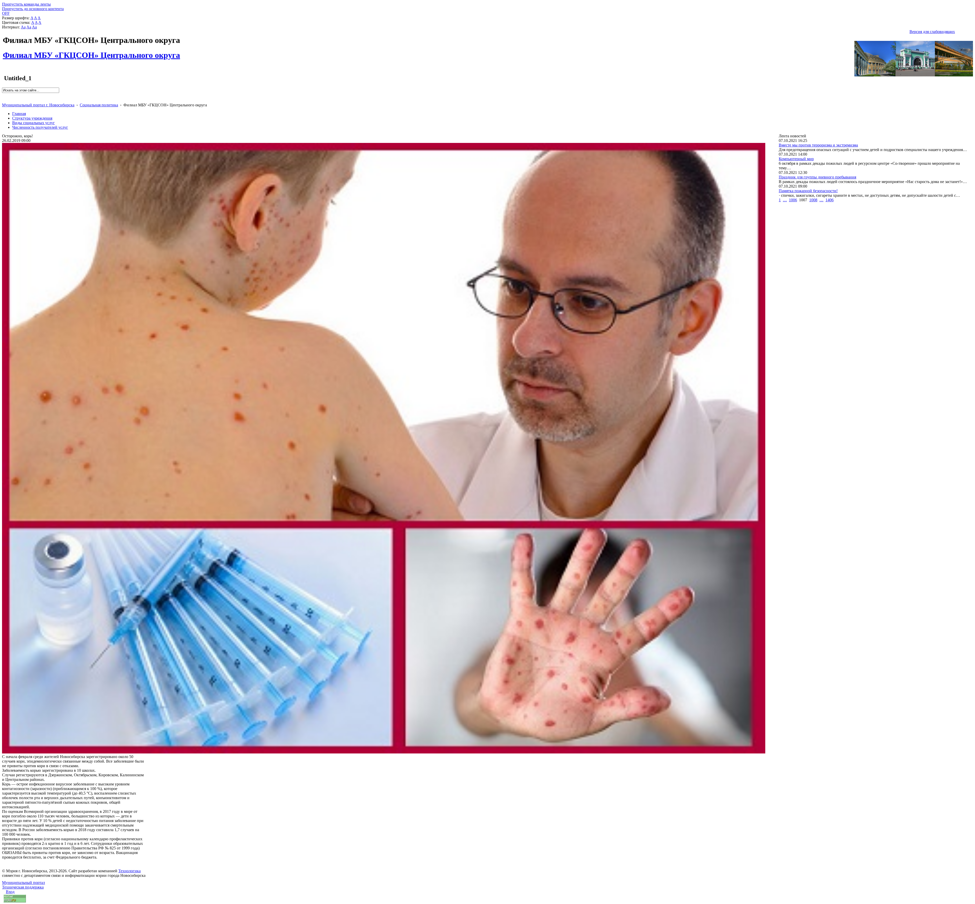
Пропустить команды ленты (26, 4)
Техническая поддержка (23, 887)
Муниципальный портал (23, 882)
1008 (813, 200)
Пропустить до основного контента (33, 9)
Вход (10, 892)
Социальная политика (99, 105)
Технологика (129, 871)
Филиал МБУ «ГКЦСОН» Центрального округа (91, 52)
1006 (793, 200)
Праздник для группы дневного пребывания (817, 177)
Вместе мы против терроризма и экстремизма (818, 145)
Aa (23, 27)
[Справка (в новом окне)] (4, 99)
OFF (6, 13)
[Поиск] (3, 95)
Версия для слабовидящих (932, 31)
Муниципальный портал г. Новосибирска (38, 105)
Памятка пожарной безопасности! (808, 191)
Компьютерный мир (796, 159)
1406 (829, 200)
